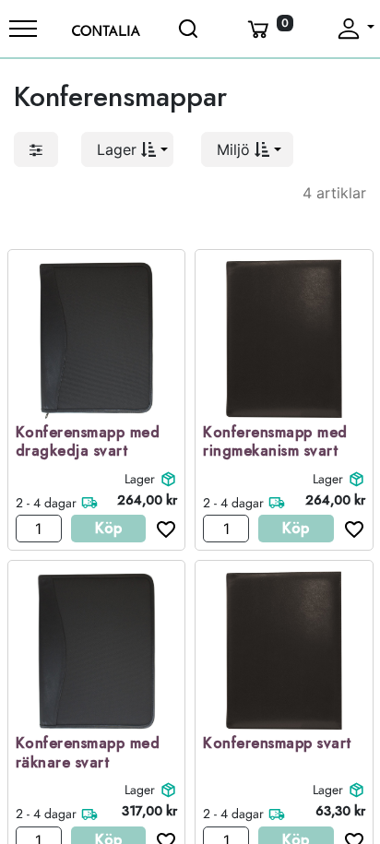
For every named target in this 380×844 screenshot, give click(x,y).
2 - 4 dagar (46, 502)
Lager (140, 479)
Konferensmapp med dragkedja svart (88, 442)
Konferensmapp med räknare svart (88, 753)
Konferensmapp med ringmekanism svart (275, 442)
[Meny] (23, 28)
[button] (127, 149)
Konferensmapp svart (277, 744)
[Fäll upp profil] (354, 28)
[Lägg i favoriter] (161, 528)
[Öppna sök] (190, 28)
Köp (108, 528)
